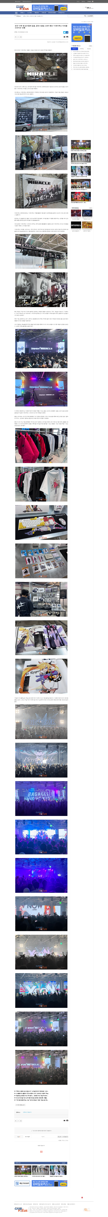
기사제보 (64, 1195)
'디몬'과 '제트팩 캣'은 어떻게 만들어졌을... (80, 90)
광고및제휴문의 (71, 1195)
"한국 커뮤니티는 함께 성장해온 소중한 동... (81, 88)
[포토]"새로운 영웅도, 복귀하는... (21, 1176)
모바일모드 (89, 1)
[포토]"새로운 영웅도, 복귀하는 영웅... (79, 171)
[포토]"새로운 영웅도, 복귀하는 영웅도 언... (81, 82)
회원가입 (83, 1)
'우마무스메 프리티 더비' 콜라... (38, 1176)
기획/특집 (82, 70)
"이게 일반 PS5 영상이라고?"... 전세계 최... (81, 78)
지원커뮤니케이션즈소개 (27, 1)
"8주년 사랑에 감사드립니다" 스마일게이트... (81, 76)
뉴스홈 (84, 21)
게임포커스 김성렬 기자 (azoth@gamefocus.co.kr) (57, 42)
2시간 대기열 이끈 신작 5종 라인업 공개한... (81, 72)
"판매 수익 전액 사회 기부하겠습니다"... (79, 210)
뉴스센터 (88, 21)
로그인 (78, 1)
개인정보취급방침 (28, 1195)
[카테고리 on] (16, 12)
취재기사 (74, 70)
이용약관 (36, 1195)
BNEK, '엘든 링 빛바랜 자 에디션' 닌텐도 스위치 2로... (34, 15)
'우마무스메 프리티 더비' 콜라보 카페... (79, 184)
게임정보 (89, 70)
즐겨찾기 (18, 1)
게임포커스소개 (18, 1195)
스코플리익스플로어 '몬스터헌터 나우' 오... (81, 74)
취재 (92, 21)
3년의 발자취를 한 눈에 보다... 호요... (78, 223)
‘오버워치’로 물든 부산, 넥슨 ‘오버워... (80, 86)
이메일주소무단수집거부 (45, 1195)
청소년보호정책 (56, 1195)
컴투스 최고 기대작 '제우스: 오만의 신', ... (80, 80)
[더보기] (90, 67)
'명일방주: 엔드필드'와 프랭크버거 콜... (79, 197)
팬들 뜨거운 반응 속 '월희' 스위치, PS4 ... (80, 84)
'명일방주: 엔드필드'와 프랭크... (56, 1176)
